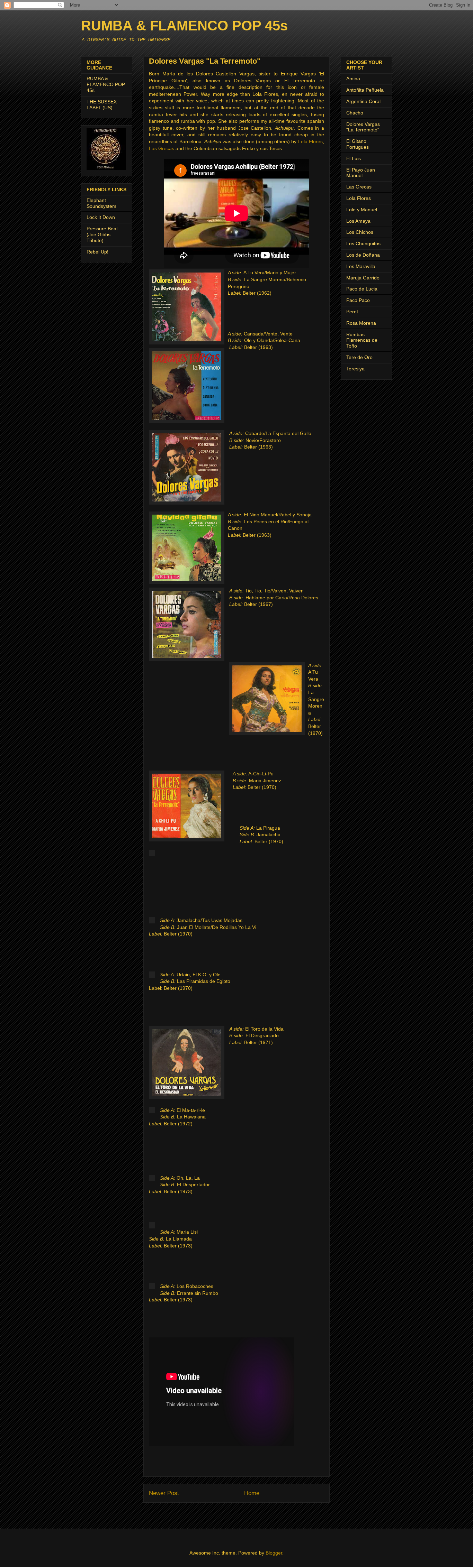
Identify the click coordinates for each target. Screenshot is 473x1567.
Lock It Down (101, 217)
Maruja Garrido (363, 277)
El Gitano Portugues (357, 144)
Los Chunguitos (363, 243)
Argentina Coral (363, 101)
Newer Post (164, 1493)
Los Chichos (359, 232)
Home (251, 1493)
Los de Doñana (363, 255)
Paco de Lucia (361, 289)
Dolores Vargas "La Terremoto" (363, 127)
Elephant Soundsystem (101, 203)
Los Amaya (358, 221)
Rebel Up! (97, 252)
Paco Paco (358, 300)
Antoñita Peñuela (365, 90)
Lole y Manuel (361, 209)
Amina (353, 78)
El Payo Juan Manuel (360, 172)
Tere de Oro (359, 357)
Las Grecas (161, 148)
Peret (352, 311)
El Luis (353, 158)
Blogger (274, 1553)
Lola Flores (310, 141)
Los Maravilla (360, 266)
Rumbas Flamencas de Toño (361, 340)
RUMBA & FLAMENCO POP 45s (184, 25)
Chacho (354, 113)
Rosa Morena (361, 323)
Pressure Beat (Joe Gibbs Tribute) (102, 234)
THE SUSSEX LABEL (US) (102, 104)
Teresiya (355, 368)
